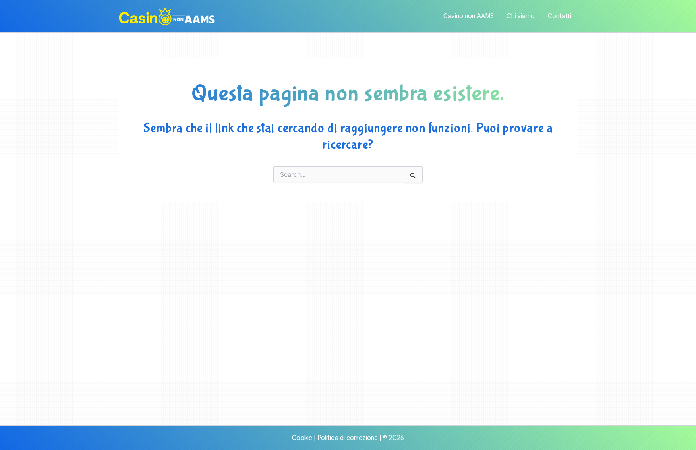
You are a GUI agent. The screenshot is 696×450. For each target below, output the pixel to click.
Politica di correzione (347, 438)
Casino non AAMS (468, 16)
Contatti (559, 16)
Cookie (302, 438)
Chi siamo (521, 16)
